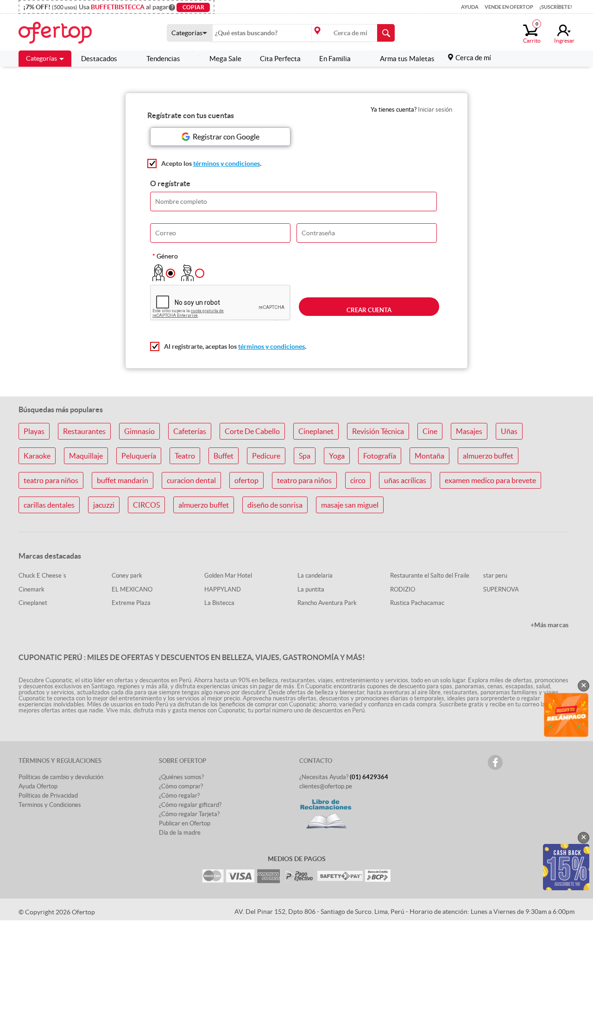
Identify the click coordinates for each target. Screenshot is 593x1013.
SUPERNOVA (501, 589)
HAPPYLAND (222, 589)
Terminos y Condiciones (50, 804)
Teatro (185, 456)
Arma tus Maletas (407, 59)
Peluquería (138, 456)
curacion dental (191, 480)
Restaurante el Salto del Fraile (429, 575)
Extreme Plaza (131, 602)
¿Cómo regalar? (179, 795)
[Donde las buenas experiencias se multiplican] (66, 32)
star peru (495, 575)
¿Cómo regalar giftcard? (190, 804)
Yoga (337, 456)
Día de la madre (180, 832)
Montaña (429, 456)
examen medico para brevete (490, 480)
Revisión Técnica (378, 431)
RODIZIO (402, 589)
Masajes (469, 431)
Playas (34, 431)
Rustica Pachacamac (417, 602)
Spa (304, 456)
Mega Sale (225, 59)
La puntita (310, 589)
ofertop (246, 480)
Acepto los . (211, 163)
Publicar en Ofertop (184, 823)
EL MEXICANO (132, 589)
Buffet (223, 456)
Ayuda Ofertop (38, 786)
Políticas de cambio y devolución (61, 777)
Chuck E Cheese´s (42, 575)
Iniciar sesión (435, 109)
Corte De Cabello (252, 431)
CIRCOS (146, 505)
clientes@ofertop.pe (325, 786)
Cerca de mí (473, 58)
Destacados (99, 59)
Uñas (509, 431)
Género (167, 256)
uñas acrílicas (405, 480)
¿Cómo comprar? (181, 786)
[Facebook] (495, 762)
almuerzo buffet (488, 456)
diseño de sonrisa (275, 505)
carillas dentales (49, 505)
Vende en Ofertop (509, 7)
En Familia (335, 59)
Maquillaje (86, 456)
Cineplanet (316, 431)
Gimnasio (139, 431)
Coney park (127, 575)
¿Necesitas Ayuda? (343, 777)
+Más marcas (549, 625)
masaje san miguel (350, 505)
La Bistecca (219, 602)
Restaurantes (84, 431)
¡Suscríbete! (555, 7)
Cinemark (31, 589)
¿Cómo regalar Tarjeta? (189, 814)
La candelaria (315, 575)
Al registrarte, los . (235, 346)
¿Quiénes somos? (181, 777)
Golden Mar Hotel (228, 575)
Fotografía (379, 456)
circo (358, 480)
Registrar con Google (226, 136)
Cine (430, 431)
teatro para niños (51, 480)
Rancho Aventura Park (327, 602)
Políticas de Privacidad (48, 795)
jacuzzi (103, 505)
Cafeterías (189, 431)
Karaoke (37, 456)
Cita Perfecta (280, 59)
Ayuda (470, 7)
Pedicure (266, 456)
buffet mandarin (122, 480)
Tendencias (163, 59)
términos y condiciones (226, 163)
